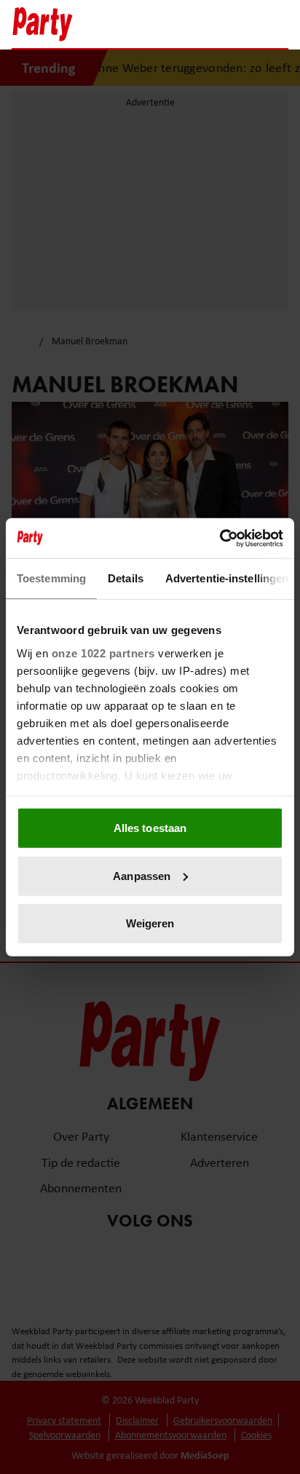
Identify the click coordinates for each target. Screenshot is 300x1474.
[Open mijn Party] (233, 24)
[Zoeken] (276, 25)
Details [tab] (125, 578)
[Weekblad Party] (85, 24)
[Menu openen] (186, 24)
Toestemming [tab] (51, 578)
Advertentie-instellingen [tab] (226, 578)
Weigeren (150, 923)
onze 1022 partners (103, 652)
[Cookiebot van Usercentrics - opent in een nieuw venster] (219, 537)
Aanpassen (141, 875)
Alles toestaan (150, 828)
